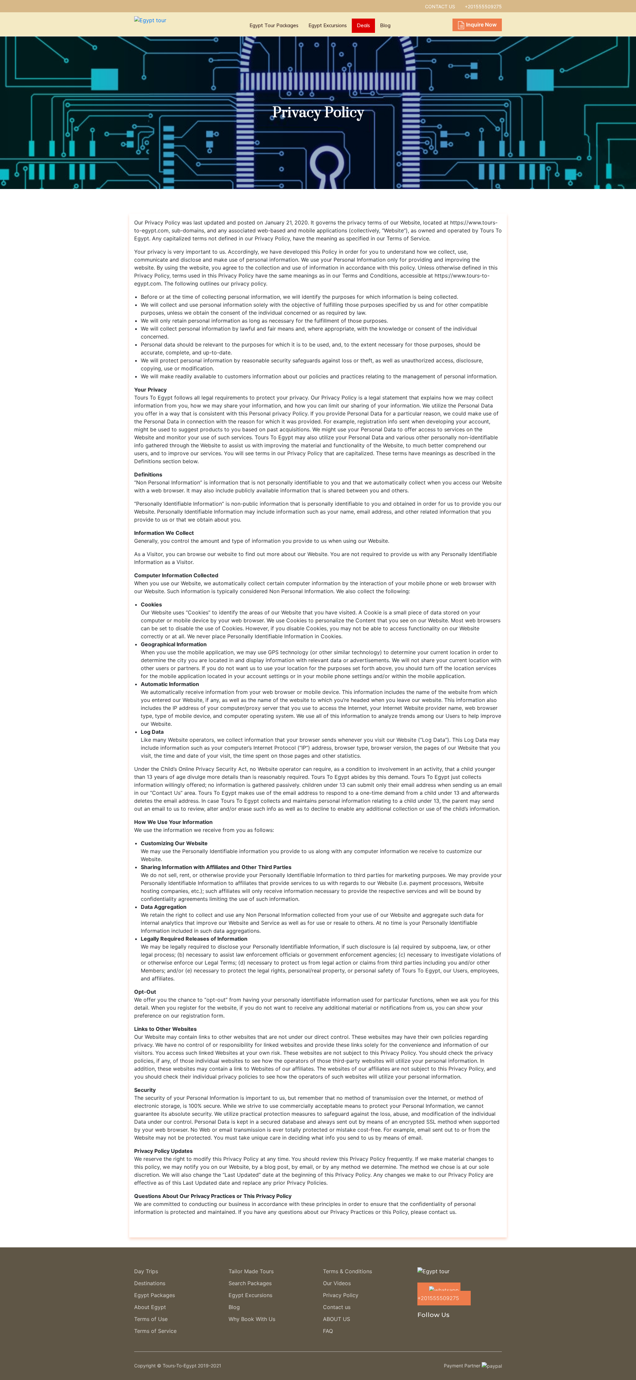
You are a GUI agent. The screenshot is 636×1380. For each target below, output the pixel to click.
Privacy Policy (340, 1295)
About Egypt (150, 1307)
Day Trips (146, 1271)
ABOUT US (336, 1319)
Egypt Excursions (327, 25)
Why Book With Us (252, 1319)
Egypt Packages (154, 1295)
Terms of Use (151, 1319)
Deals (363, 25)
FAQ (328, 1331)
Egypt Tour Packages (273, 25)
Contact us (336, 1307)
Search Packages (250, 1283)
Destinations (149, 1283)
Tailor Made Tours (251, 1271)
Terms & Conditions (347, 1271)
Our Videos (337, 1283)
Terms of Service (155, 1331)
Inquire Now (481, 24)
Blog (385, 25)
